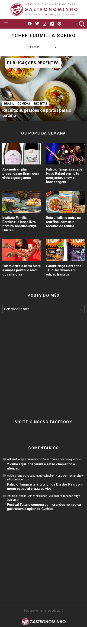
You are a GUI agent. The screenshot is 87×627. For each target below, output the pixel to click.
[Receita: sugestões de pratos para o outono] (43, 88)
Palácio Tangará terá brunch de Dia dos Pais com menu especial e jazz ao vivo (45, 486)
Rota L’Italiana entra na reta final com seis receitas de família (63, 222)
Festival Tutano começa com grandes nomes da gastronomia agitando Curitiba (44, 506)
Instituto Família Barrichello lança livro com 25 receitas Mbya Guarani (19, 224)
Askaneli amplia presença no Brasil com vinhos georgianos (20, 173)
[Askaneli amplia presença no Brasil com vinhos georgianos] (21, 153)
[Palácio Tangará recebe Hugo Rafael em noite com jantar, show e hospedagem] (65, 153)
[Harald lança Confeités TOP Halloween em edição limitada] (65, 250)
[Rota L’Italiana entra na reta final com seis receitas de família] (65, 202)
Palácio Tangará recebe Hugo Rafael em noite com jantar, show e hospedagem (64, 175)
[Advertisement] (43, 366)
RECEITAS (40, 103)
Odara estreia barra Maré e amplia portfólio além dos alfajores (21, 270)
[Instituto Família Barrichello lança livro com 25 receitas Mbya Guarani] (21, 202)
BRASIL (9, 103)
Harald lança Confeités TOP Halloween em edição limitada (63, 270)
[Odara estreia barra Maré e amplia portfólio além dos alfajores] (21, 250)
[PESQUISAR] (82, 24)
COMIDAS (24, 103)
